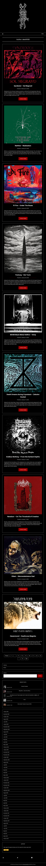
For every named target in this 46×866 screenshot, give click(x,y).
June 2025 (5, 721)
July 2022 (5, 795)
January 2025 (5, 724)
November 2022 (6, 785)
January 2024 (5, 749)
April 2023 (5, 772)
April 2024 (5, 742)
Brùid (24, 699)
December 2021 (6, 813)
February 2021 (6, 838)
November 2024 (6, 726)
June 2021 (5, 828)
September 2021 (6, 820)
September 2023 (6, 759)
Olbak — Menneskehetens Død (23, 576)
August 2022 (5, 792)
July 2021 (5, 825)
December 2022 (6, 782)
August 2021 (5, 823)
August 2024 (5, 731)
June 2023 (5, 767)
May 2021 (5, 831)
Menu (43, 33)
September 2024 (6, 729)
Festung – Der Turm (23, 275)
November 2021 (6, 815)
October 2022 (5, 787)
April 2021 (5, 833)
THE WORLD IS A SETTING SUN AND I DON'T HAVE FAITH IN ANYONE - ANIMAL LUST (24, 695)
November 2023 (6, 754)
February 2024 (6, 747)
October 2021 (5, 818)
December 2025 (6, 714)
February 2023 (6, 777)
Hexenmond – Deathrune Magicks (23, 636)
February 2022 (6, 808)
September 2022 (6, 790)
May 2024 (5, 739)
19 (25, 655)
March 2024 (5, 744)
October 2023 (5, 757)
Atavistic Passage (24, 686)
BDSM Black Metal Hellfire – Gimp (23, 335)
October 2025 (5, 716)
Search (5, 673)
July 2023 (5, 764)
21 (33, 655)
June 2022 (5, 797)
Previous (6, 655)
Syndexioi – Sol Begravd (23, 86)
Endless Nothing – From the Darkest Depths (23, 457)
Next (26, 658)
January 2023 (5, 780)
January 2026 (5, 711)
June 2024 (5, 737)
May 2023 (5, 770)
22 (36, 655)
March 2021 (5, 836)
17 (18, 655)
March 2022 (5, 805)
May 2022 (5, 800)
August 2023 (5, 762)
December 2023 (6, 752)
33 (22, 658)
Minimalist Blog (26, 864)
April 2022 (5, 803)
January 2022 (5, 810)
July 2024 (5, 734)
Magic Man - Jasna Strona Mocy (24, 690)
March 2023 (5, 775)
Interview (5, 665)
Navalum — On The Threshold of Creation (23, 517)
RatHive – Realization (23, 146)
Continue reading (23, 98)
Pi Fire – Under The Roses (23, 205)
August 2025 (5, 719)
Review (4, 667)
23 (40, 655)
